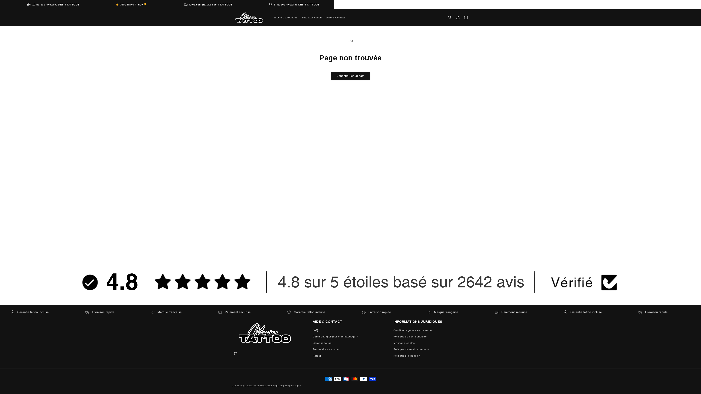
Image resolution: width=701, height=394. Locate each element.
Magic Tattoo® (247, 386)
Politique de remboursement (411, 349)
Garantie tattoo (322, 342)
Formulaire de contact (326, 349)
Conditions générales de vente (412, 330)
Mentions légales (404, 342)
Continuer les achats (350, 75)
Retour (317, 355)
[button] (450, 17)
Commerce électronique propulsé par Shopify (278, 386)
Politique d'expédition (406, 355)
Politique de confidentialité (410, 336)
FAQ (315, 330)
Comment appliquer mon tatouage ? (335, 336)
